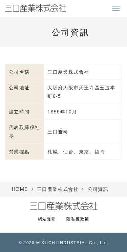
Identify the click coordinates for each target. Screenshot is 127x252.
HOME (20, 188)
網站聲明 (47, 218)
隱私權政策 (77, 218)
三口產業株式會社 (58, 188)
